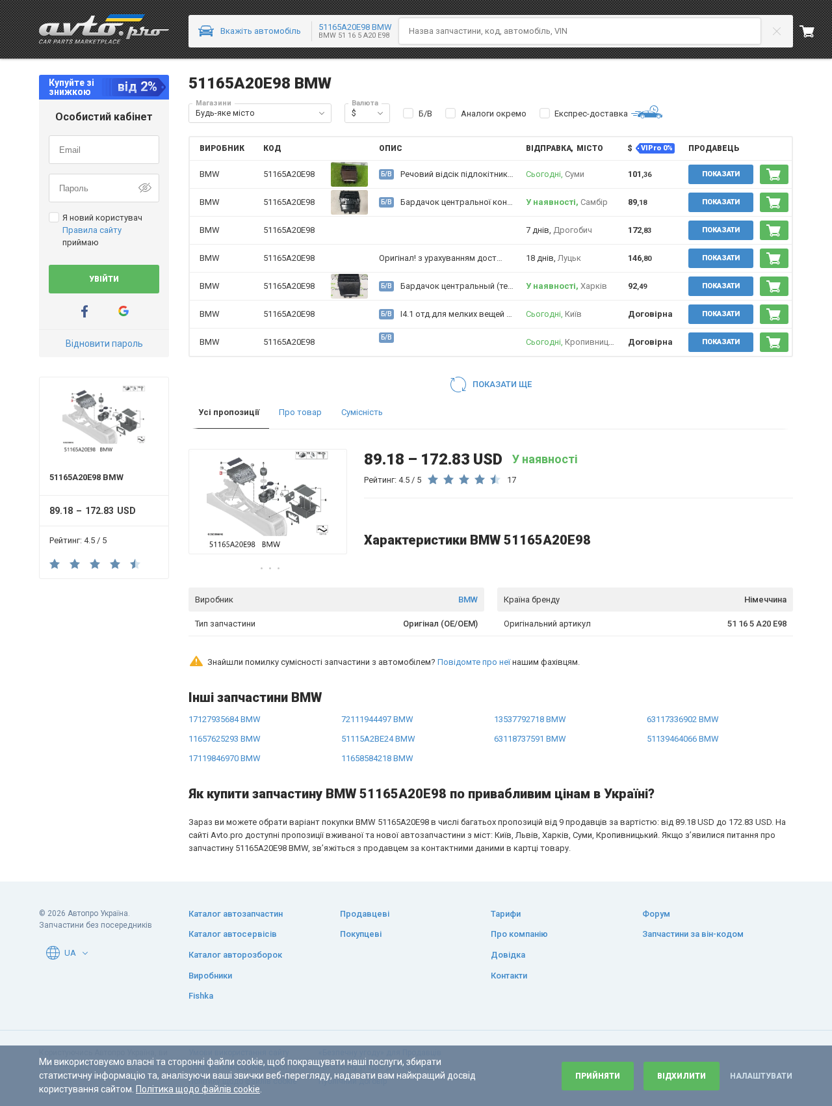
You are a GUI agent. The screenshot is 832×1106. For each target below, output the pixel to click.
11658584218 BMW (377, 758)
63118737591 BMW (530, 739)
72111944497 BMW (377, 719)
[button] (322, 113)
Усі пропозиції (228, 412)
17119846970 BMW (224, 758)
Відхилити (681, 1076)
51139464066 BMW (683, 739)
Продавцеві (364, 914)
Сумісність (362, 412)
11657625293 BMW (224, 739)
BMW (468, 599)
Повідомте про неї (473, 662)
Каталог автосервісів (232, 934)
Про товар (300, 412)
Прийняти (597, 1076)
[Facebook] (84, 311)
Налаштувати (761, 1076)
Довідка (508, 955)
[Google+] (123, 311)
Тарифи (506, 914)
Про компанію (519, 934)
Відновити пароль (104, 343)
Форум (656, 914)
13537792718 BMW (530, 719)
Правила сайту (92, 230)
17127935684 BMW (224, 719)
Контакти (509, 975)
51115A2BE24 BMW (378, 739)
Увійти (104, 279)
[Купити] (774, 174)
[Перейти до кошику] (816, 31)
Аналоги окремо (493, 113)
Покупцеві (361, 934)
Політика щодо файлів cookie (198, 1089)
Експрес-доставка (591, 113)
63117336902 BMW (683, 719)
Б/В (425, 113)
